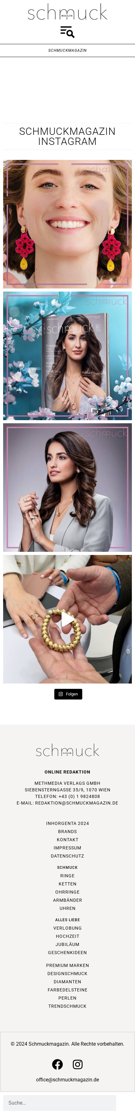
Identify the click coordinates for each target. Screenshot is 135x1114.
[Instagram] (77, 1064)
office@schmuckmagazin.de (67, 1080)
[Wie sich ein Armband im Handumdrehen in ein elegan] (67, 619)
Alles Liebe (67, 920)
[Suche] (124, 1103)
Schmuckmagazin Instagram (67, 136)
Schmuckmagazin (67, 50)
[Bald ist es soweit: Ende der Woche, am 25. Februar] (67, 487)
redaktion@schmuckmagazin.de (76, 802)
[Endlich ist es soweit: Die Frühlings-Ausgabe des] (67, 356)
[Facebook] (57, 1064)
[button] (67, 33)
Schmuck (67, 867)
